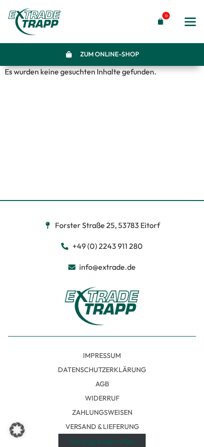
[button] (158, 21)
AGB (102, 384)
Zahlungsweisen (102, 412)
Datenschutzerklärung (102, 369)
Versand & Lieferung (102, 426)
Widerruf (102, 398)
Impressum (102, 355)
